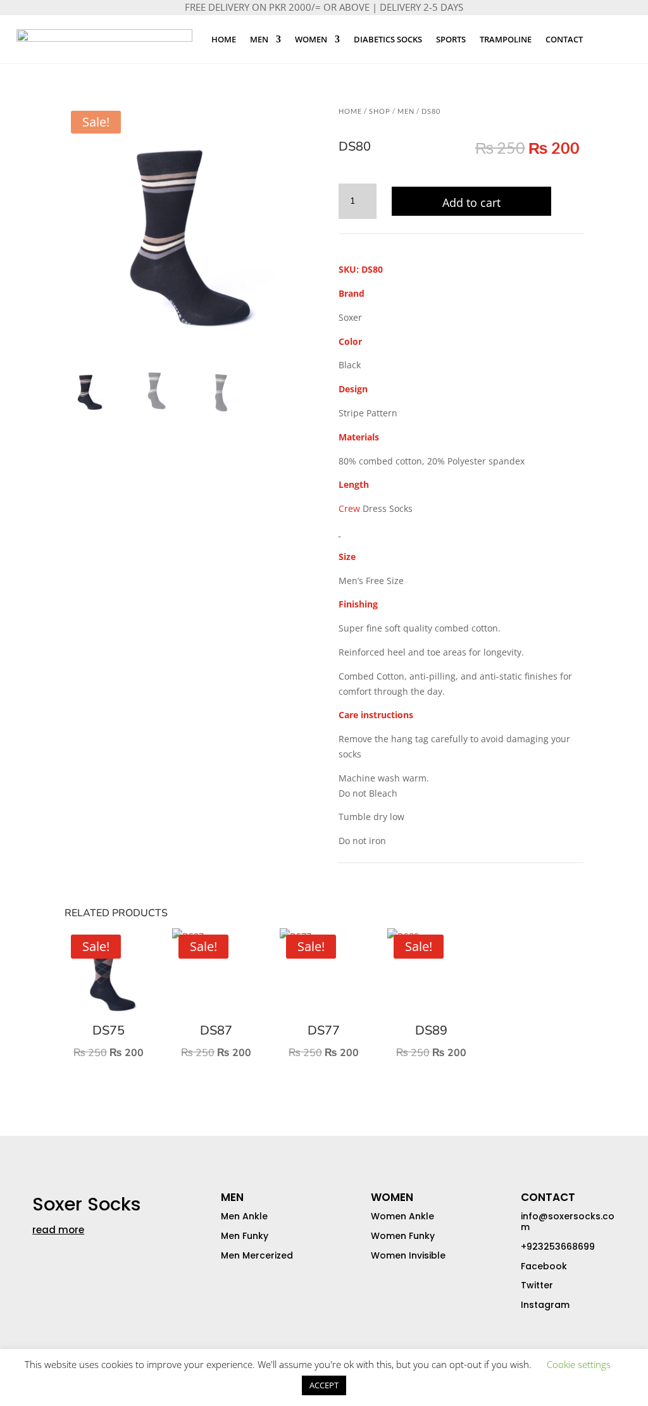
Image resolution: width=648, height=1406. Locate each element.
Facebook (544, 1266)
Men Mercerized (257, 1255)
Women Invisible (408, 1255)
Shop (379, 111)
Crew (349, 508)
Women (311, 39)
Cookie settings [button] (579, 1364)
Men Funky (244, 1235)
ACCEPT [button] (324, 1385)
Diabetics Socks (388, 39)
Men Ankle (244, 1216)
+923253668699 (558, 1246)
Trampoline (506, 39)
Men (259, 39)
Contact (564, 39)
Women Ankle (402, 1216)
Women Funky (403, 1235)
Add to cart (471, 202)
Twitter (537, 1285)
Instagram (545, 1304)
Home (223, 39)
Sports (451, 39)
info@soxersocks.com (567, 1221)
